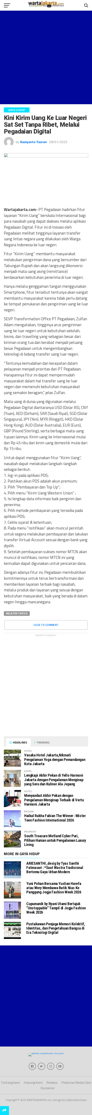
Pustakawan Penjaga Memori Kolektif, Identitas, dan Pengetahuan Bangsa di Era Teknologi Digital (55, 928)
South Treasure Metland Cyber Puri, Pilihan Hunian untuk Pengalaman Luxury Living (55, 840)
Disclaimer (48, 1088)
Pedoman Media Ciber (76, 1082)
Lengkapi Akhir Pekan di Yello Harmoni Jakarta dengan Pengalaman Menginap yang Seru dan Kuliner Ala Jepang (53, 779)
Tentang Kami (10, 1082)
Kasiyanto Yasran (33, 141)
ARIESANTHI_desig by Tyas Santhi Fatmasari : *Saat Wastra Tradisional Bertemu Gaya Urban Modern (54, 867)
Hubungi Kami (33, 1082)
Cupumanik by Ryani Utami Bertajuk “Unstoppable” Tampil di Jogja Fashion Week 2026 (56, 907)
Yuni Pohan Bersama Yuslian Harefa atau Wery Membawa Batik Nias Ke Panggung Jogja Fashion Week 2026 (53, 887)
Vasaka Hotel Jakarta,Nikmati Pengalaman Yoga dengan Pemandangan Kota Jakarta (54, 759)
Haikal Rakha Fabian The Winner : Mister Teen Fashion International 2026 (55, 817)
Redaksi (52, 1082)
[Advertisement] (46, 57)
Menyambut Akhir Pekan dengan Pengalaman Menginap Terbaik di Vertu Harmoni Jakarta (54, 799)
